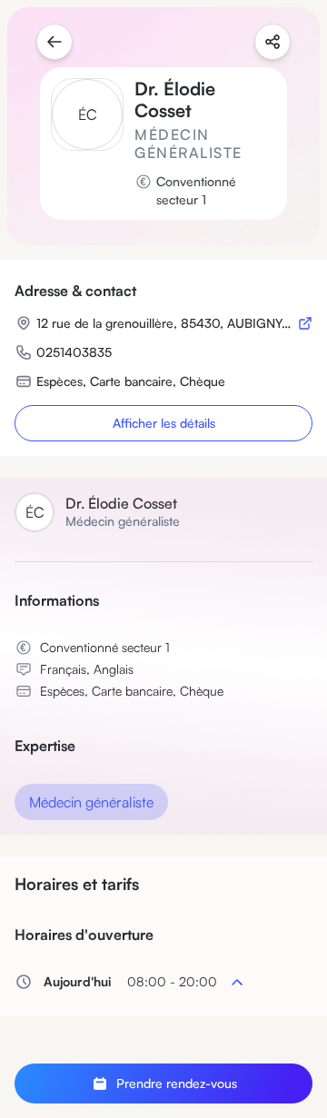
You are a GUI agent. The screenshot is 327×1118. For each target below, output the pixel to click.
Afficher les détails (164, 422)
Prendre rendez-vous (176, 1083)
